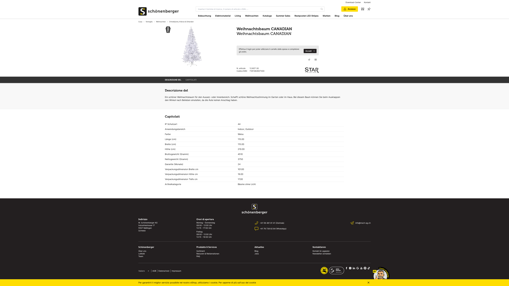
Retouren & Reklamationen (207, 254)
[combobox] (257, 9)
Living (238, 15)
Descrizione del (173, 80)
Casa (140, 22)
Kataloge (267, 15)
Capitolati (191, 80)
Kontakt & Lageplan (321, 251)
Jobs (256, 254)
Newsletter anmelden (322, 254)
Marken (326, 15)
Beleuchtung (204, 15)
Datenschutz (163, 271)
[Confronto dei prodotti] (362, 9)
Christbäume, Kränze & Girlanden (181, 22)
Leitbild (141, 254)
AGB (154, 271)
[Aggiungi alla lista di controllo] (309, 59)
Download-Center (353, 2)
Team (140, 256)
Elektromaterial (223, 15)
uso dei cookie (248, 282)
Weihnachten (251, 15)
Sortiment (200, 251)
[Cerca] (321, 9)
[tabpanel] (192, 46)
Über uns (348, 15)
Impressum (176, 271)
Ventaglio (149, 22)
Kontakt (367, 2)
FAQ (198, 256)
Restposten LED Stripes (307, 15)
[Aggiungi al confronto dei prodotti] (315, 59)
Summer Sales (283, 15)
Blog (337, 15)
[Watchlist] (369, 9)
